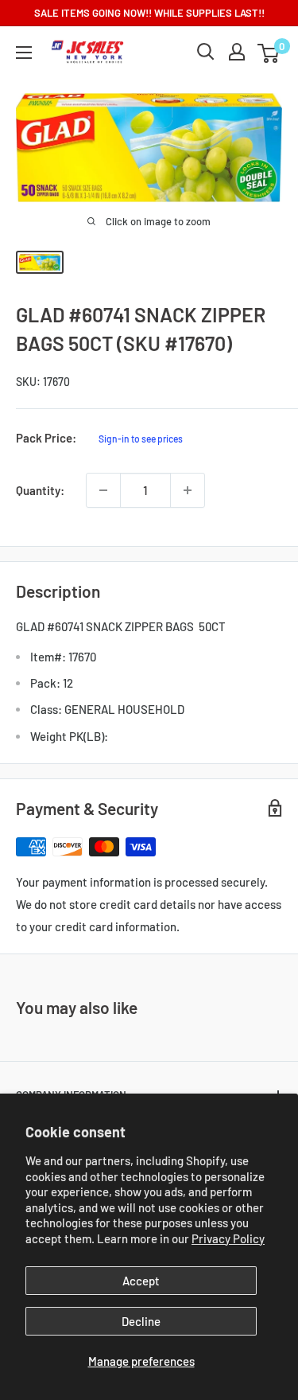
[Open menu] (24, 52)
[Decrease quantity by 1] (103, 490)
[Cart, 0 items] (268, 53)
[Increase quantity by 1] (187, 490)
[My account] (237, 51)
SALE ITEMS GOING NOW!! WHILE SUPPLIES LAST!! (149, 12)
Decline (141, 1321)
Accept (141, 1280)
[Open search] (206, 51)
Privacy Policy (228, 1238)
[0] (269, 51)
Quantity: (40, 490)
